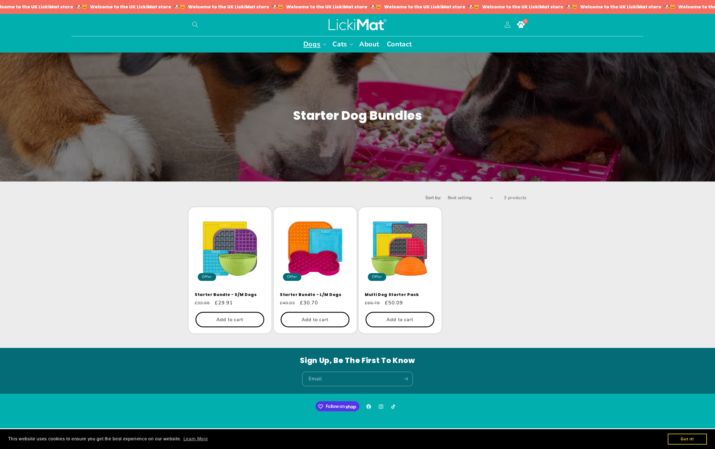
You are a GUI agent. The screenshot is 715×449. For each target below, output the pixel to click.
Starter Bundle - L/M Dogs (311, 295)
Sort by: (433, 197)
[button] (195, 24)
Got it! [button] (687, 439)
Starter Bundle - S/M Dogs (226, 295)
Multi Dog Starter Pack (392, 295)
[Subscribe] (406, 379)
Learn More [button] (195, 438)
